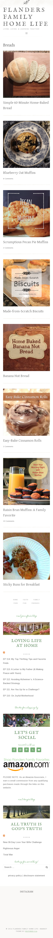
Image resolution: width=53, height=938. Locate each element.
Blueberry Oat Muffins (19, 173)
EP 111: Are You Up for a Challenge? (21, 689)
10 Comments (8, 521)
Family (36, 600)
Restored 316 (31, 931)
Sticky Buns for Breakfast (21, 584)
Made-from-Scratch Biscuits (23, 311)
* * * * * (26, 655)
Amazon (29, 777)
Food (16, 603)
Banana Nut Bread (16, 376)
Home (15, 600)
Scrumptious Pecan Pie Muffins (25, 242)
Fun (24, 603)
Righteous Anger (11, 848)
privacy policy (15, 875)
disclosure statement (34, 875)
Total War (8, 854)
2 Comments (8, 248)
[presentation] (26, 74)
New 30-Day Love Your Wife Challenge (22, 842)
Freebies (35, 603)
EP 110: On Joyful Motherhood (18, 695)
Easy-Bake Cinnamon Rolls (22, 441)
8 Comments (8, 179)
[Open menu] (26, 33)
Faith (25, 600)
